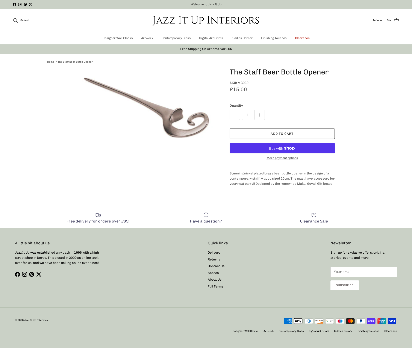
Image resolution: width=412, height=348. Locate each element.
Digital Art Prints (211, 38)
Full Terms (215, 286)
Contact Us (216, 266)
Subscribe (344, 285)
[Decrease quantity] (235, 115)
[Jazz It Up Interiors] (206, 20)
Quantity (236, 105)
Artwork (147, 38)
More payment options (282, 158)
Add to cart (282, 134)
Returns (214, 259)
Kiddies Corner (242, 38)
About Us (214, 279)
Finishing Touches (274, 38)
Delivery (214, 252)
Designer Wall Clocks (118, 38)
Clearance (302, 38)
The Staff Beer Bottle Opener (75, 61)
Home (50, 61)
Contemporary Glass (176, 38)
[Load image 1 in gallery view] (148, 110)
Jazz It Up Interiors (36, 320)
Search (213, 273)
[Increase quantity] (259, 115)
